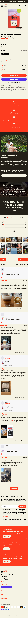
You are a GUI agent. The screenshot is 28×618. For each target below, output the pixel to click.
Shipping (3, 46)
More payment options (14, 82)
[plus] (9, 60)
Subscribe (22, 506)
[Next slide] (17, 30)
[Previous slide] (10, 30)
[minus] (2, 60)
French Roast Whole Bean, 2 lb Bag (12, 274)
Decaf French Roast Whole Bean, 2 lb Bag (13, 319)
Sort (17, 264)
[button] (8, 38)
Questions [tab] (10, 256)
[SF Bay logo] (9, 571)
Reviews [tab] (3, 256)
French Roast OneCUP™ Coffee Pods (12, 451)
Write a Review (24, 260)
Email (2, 581)
